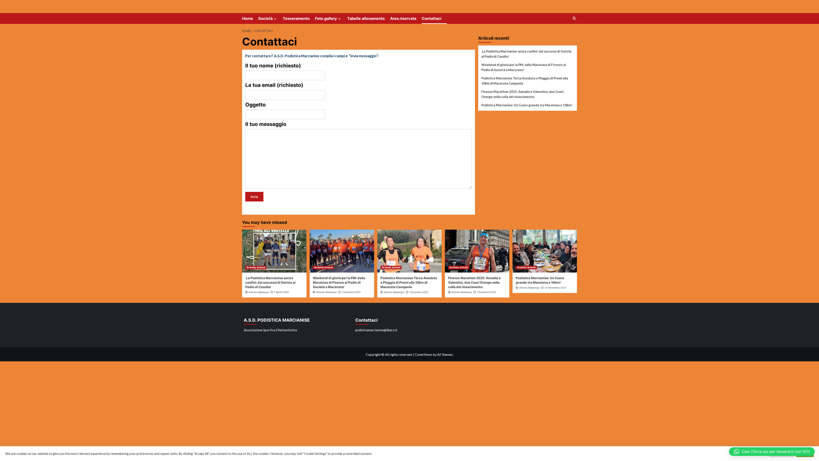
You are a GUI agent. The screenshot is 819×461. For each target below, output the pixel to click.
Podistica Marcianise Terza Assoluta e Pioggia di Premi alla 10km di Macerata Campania (524, 80)
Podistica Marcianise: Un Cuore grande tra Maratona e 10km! (526, 105)
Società (265, 18)
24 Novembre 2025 (555, 287)
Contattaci (431, 18)
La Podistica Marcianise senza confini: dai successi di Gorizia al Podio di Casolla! (526, 53)
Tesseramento (296, 18)
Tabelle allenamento (366, 18)
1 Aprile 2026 (281, 292)
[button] (772, 451)
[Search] (574, 18)
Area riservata (403, 18)
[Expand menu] (275, 19)
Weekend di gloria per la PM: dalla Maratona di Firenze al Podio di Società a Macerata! (523, 67)
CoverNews (423, 354)
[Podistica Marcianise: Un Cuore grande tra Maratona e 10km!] (545, 251)
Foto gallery (326, 18)
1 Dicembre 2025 (351, 292)
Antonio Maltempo (259, 292)
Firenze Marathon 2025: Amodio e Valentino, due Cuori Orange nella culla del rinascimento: (522, 94)
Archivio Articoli (256, 267)
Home (247, 18)
